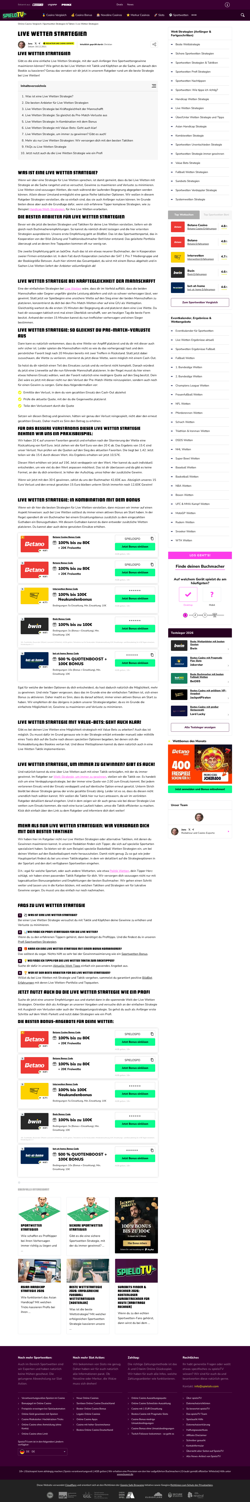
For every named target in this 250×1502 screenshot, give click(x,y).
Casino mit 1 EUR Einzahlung (146, 1408)
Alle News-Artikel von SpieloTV (203, 1456)
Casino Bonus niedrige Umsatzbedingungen (143, 1421)
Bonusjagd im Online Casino (36, 1403)
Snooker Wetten (186, 531)
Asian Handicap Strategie (191, 126)
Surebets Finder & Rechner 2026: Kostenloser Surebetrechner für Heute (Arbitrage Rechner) (134, 1297)
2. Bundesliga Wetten (189, 376)
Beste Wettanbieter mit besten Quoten (207, 643)
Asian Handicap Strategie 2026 (33, 1289)
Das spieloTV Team (196, 1414)
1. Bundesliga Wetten (189, 367)
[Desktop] (188, 594)
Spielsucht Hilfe (194, 1419)
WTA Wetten (184, 540)
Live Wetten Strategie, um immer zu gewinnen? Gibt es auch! (65, 134)
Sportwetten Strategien (31, 1228)
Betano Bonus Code (63, 563)
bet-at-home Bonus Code (66, 653)
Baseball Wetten (186, 467)
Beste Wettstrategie (188, 44)
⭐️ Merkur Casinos (138, 15)
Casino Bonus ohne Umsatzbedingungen (152, 1428)
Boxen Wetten (184, 495)
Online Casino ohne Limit (35, 1433)
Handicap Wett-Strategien (46, 209)
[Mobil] (212, 594)
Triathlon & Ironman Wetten (193, 431)
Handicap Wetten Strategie (192, 99)
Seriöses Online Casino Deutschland (96, 1403)
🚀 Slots (159, 15)
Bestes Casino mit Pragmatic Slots (149, 1414)
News (130, 4)
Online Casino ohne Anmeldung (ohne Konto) (41, 1426)
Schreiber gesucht (196, 1440)
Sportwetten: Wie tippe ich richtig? (197, 90)
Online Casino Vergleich (30, 23)
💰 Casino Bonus (81, 15)
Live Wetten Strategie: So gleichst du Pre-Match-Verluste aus (66, 115)
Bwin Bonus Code (62, 619)
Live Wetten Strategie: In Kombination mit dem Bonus (61, 122)
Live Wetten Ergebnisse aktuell (195, 340)
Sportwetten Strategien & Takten (59, 23)
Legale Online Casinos (88, 1414)
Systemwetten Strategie (190, 199)
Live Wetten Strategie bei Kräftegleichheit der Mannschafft (64, 109)
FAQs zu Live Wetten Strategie (45, 147)
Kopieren (152, 538)
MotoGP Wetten (186, 513)
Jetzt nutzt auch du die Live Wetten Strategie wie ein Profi (64, 153)
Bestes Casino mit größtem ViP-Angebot (208, 692)
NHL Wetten (183, 449)
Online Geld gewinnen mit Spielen (40, 1414)
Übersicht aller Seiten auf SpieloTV (205, 1451)
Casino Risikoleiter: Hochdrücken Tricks (42, 1419)
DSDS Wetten (184, 440)
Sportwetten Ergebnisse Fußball (195, 349)
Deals (120, 4)
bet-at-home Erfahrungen (201, 289)
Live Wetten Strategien (190, 108)
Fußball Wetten (185, 358)
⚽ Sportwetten (179, 15)
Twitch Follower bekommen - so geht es (152, 1433)
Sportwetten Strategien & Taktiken (197, 62)
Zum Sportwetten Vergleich (200, 302)
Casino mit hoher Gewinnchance (93, 1424)
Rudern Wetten (185, 522)
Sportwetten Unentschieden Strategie (199, 144)
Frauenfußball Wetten (189, 394)
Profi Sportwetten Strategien (37, 942)
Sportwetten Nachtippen (191, 81)
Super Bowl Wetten (188, 458)
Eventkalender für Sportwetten (195, 331)
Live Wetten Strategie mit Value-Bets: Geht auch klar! (61, 128)
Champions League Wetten (192, 385)
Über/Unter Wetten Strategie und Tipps (200, 117)
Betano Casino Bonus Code (67, 537)
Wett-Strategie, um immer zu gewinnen (79, 777)
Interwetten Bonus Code (65, 589)
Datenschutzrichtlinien (198, 1403)
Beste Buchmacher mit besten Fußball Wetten (207, 676)
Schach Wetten (185, 422)
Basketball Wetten (187, 476)
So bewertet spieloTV (198, 1408)
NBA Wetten (183, 486)
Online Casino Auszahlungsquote (148, 1398)
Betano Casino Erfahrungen (202, 228)
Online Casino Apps (87, 1419)
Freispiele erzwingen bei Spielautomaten (43, 1408)
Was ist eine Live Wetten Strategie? (49, 96)
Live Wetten (73, 289)
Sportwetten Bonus (135, 954)
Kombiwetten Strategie (190, 135)
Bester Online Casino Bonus (91, 1408)
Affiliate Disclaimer (196, 1435)
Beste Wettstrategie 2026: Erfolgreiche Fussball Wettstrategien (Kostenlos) (85, 1295)
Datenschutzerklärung (198, 1424)
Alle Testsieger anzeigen (200, 727)
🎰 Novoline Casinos (109, 15)
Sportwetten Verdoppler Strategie (196, 190)
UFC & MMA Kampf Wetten (193, 504)
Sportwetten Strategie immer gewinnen (200, 154)
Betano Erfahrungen (198, 243)
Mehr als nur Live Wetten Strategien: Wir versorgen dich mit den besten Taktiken (79, 141)
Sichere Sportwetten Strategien (86, 1228)
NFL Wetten (183, 404)
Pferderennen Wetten (189, 413)
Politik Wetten (119, 871)
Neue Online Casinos (87, 1398)
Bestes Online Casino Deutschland (95, 1430)
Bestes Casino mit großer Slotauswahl (204, 708)
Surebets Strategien (188, 181)
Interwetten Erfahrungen (200, 259)
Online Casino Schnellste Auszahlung (151, 1403)
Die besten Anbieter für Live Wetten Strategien (56, 103)
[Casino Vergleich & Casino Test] (21, 15)
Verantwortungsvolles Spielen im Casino (43, 1398)
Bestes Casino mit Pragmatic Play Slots (206, 659)
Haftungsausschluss (197, 1430)
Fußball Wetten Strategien (192, 172)
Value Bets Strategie (188, 163)
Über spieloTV (194, 1398)
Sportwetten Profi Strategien (193, 71)
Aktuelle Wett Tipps (66, 966)
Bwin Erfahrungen (197, 274)
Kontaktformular (195, 1445)
